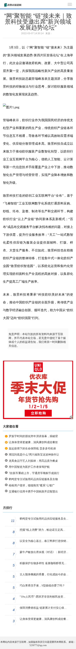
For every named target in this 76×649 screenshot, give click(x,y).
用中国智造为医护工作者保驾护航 (29, 466)
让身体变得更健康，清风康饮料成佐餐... (44, 619)
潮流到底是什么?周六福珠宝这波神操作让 (34, 454)
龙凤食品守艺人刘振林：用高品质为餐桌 (33, 460)
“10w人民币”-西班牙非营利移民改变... (42, 596)
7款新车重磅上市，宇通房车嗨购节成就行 (34, 473)
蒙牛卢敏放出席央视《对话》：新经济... (44, 552)
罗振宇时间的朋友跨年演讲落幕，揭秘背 (33, 436)
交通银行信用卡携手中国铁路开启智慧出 (33, 491)
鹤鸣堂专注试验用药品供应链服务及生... (44, 518)
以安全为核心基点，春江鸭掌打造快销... (44, 541)
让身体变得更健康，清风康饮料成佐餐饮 (33, 442)
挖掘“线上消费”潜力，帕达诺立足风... (42, 529)
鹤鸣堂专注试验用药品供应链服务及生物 (33, 479)
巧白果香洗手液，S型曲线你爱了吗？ (42, 585)
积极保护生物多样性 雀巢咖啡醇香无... (43, 563)
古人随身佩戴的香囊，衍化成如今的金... (44, 574)
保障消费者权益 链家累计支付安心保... (43, 607)
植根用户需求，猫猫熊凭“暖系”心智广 (32, 485)
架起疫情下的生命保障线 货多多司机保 (32, 448)
